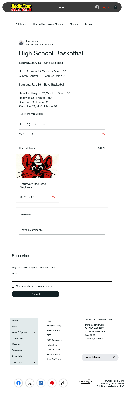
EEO (49, 335)
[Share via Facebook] (20, 124)
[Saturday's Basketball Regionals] (37, 166)
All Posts (21, 24)
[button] (115, 7)
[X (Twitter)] (30, 383)
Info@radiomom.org (94, 325)
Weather (16, 344)
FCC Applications (55, 340)
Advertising (17, 356)
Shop (14, 326)
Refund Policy (53, 330)
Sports (74, 24)
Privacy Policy (53, 354)
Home (15, 320)
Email (15, 273)
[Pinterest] (52, 383)
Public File (52, 345)
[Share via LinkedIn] (36, 124)
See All (101, 147)
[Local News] (34, 362)
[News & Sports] (34, 332)
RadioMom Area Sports (48, 24)
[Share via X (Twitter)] (28, 124)
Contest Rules (53, 349)
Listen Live (17, 338)
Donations (17, 350)
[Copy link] (63, 383)
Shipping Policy (54, 325)
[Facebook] (18, 383)
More (88, 24)
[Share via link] (44, 124)
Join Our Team (54, 359)
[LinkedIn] (41, 383)
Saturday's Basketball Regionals (33, 185)
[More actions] (103, 43)
